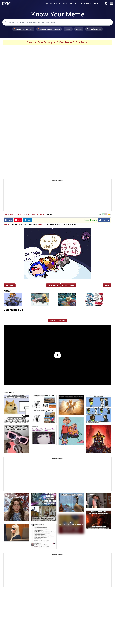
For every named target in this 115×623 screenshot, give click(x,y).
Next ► (107, 285)
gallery (40, 224)
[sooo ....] (57, 253)
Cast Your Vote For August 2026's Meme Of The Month (57, 42)
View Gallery (53, 285)
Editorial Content (94, 29)
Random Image (68, 285)
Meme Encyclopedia (55, 3)
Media (72, 3)
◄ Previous (9, 285)
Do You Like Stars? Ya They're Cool (24, 214)
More (97, 3)
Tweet (28, 220)
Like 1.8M (105, 220)
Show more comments (57, 320)
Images (68, 29)
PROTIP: (7, 224)
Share (9, 220)
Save (19, 220)
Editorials (85, 3)
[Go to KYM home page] (6, 4)
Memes (79, 29)
